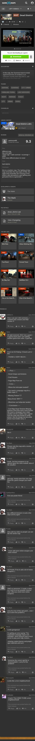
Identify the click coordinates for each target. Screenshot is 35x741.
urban (10, 101)
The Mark (11, 198)
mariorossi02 (12, 140)
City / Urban (26, 87)
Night (4, 97)
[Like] (3, 22)
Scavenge (15, 87)
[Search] (26, 3)
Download (16, 57)
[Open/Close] (33, 66)
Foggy (20, 97)
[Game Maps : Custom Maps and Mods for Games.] (9, 3)
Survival (5, 87)
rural (18, 101)
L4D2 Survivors (23, 92)
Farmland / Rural (8, 92)
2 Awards (6, 24)
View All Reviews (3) (26, 135)
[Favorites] (3, 9)
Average (12, 97)
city (3, 101)
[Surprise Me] (29, 8)
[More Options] (31, 57)
